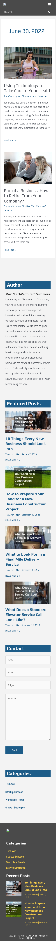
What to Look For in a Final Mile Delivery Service (25, 559)
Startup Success (12, 206)
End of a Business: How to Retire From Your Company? (26, 195)
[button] (49, 4)
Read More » (10, 140)
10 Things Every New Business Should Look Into (25, 443)
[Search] (49, 12)
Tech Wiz (8, 96)
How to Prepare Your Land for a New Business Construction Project (35, 911)
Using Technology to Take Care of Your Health (27, 88)
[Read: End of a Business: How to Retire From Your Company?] (28, 168)
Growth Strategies (15, 807)
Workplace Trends (14, 799)
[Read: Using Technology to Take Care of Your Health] (28, 62)
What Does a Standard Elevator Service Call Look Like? (26, 614)
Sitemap (33, 938)
